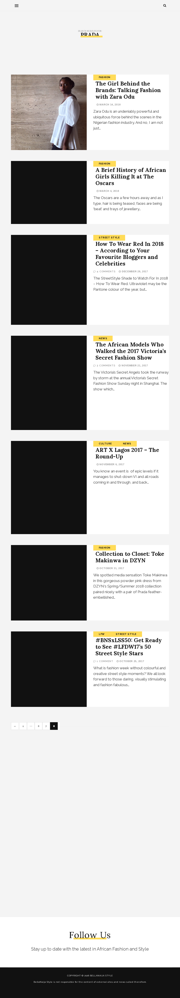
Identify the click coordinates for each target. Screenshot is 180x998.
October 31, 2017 (111, 568)
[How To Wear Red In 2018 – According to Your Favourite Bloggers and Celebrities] (49, 280)
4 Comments (106, 271)
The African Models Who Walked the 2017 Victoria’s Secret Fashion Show (130, 351)
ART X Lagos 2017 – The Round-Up (127, 453)
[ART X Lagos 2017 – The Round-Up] (49, 487)
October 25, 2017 (131, 661)
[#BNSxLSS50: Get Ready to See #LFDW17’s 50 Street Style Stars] (49, 669)
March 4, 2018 (109, 191)
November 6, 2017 (111, 464)
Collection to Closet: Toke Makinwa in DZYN (129, 557)
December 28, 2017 (134, 271)
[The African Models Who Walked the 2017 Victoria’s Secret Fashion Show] (49, 383)
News (103, 338)
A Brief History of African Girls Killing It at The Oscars (130, 176)
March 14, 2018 (110, 104)
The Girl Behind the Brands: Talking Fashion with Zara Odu (128, 90)
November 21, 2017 (134, 365)
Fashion (104, 77)
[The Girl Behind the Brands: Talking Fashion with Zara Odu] (49, 112)
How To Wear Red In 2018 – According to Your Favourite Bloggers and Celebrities (129, 253)
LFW (102, 634)
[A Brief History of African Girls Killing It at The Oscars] (49, 192)
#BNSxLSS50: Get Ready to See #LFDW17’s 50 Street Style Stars (128, 647)
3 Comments (106, 365)
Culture (105, 443)
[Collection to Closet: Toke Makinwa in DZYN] (49, 582)
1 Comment (105, 661)
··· (31, 726)
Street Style (109, 237)
